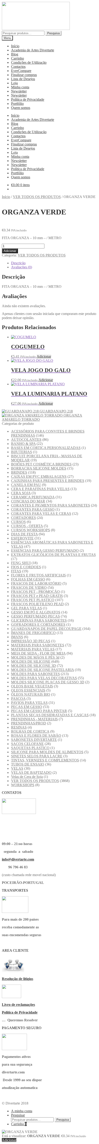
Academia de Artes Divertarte (32, 50)
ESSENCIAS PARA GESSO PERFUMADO (45, 550)
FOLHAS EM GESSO (28, 579)
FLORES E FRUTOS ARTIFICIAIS (38, 575)
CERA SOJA (21, 493)
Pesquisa (53, 33)
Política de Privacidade (27, 99)
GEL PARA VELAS (26, 608)
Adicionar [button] (44, 356)
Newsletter (19, 91)
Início (15, 46)
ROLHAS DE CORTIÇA (30, 731)
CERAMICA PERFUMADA (33, 497)
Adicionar (10, 251)
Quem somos (20, 108)
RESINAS (19, 727)
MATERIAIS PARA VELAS (33, 649)
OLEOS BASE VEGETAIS (32, 686)
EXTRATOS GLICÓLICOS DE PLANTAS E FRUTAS (53, 555)
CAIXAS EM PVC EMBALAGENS (39, 476)
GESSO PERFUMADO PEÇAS (35, 616)
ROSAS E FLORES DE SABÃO (36, 735)
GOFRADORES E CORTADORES (38, 624)
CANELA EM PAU (26, 485)
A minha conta (21, 1111)
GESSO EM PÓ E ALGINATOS (35, 612)
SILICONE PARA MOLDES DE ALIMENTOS (47, 752)
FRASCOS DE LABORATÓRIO (36, 583)
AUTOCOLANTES (26, 439)
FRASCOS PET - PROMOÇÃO (35, 592)
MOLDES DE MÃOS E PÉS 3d (35, 657)
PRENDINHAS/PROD (28, 723)
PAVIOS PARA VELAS (29, 703)
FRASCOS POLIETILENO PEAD (37, 604)
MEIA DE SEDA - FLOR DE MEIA (38, 653)
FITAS (16, 571)
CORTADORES (23, 518)
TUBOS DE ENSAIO (27, 764)
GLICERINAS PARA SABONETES (39, 620)
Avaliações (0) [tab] (21, 267)
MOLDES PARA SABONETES (35, 674)
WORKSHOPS (22, 785)
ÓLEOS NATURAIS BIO (30, 694)
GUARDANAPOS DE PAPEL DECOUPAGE (46, 629)
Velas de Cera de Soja (27, 777)
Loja (14, 83)
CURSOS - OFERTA (27, 526)
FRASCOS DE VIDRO (29, 587)
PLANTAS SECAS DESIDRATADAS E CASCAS (50, 715)
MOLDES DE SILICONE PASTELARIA (42, 670)
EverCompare (21, 71)
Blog (14, 54)
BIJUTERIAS (21, 452)
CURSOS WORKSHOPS (30, 530)
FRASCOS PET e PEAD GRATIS (37, 596)
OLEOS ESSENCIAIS (28, 690)
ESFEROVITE (22, 538)
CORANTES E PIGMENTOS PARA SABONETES (50, 505)
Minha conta (20, 87)
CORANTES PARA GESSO (33, 509)
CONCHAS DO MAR (28, 501)
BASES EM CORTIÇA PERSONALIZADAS (46, 448)
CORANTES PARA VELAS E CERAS (41, 513)
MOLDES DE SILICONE (30, 661)
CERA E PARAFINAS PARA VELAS (40, 489)
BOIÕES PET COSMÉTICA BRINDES (41, 464)
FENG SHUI (21, 563)
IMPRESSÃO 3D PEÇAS (30, 641)
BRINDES (19, 472)
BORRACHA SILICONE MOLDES (38, 468)
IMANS (17, 637)
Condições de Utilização (29, 62)
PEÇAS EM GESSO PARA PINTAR (39, 711)
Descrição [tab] (18, 263)
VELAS (17, 768)
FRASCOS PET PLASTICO (32, 600)
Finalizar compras (24, 75)
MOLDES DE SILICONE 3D (33, 666)
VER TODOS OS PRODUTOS (37, 197)
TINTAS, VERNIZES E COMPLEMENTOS (45, 760)
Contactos (18, 67)
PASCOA (18, 698)
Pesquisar (18, 1115)
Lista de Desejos (23, 79)
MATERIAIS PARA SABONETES (37, 645)
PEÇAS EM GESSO (26, 707)
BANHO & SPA (23, 444)
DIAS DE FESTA (24, 534)
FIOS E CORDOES (26, 567)
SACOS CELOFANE (27, 744)
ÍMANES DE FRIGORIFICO (33, 633)
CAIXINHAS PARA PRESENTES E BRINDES (47, 481)
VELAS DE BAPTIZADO (31, 772)
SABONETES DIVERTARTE (34, 740)
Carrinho (17, 58)
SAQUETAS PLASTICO (30, 748)
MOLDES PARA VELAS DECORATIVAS (44, 678)
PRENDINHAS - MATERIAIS (34, 719)
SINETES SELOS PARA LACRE (36, 756)
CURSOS (18, 522)
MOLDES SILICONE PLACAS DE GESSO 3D (47, 682)
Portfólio (17, 104)
